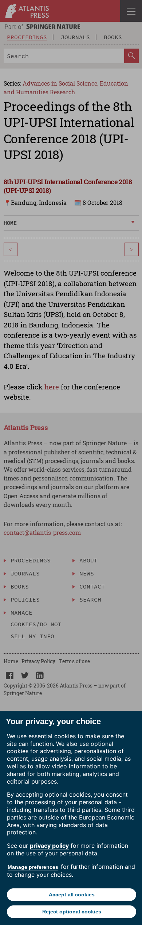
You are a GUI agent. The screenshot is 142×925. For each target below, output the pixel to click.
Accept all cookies (72, 894)
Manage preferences (33, 867)
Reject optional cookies (71, 911)
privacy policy (49, 845)
